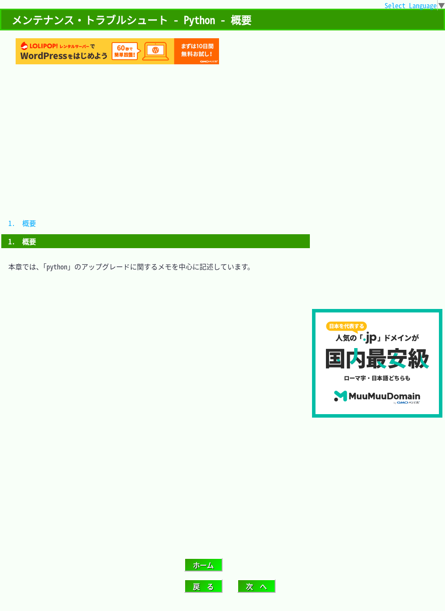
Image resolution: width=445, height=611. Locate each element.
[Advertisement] (377, 251)
